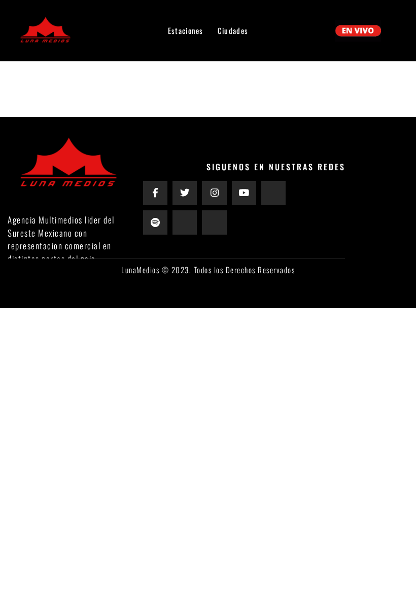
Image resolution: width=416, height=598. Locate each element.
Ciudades (233, 30)
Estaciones (185, 30)
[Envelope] (273, 193)
